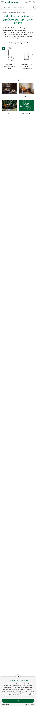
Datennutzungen (25, 685)
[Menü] (2, 2)
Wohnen (26, 96)
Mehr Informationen (29, 704)
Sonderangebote (26, 113)
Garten (9, 113)
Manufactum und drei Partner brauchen (13, 683)
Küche (9, 96)
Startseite (4, 12)
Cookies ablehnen (6, 704)
